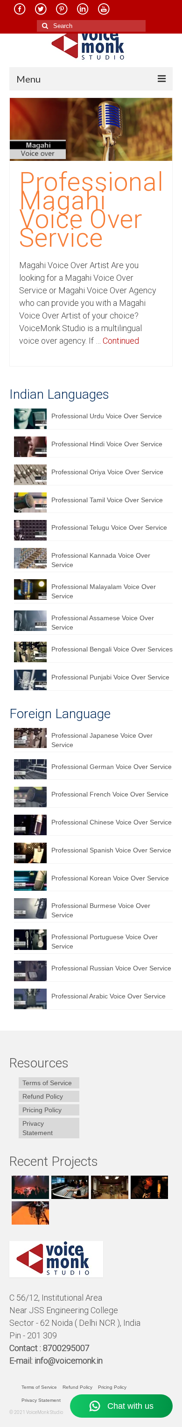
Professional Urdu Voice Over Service (106, 416)
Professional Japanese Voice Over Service (102, 740)
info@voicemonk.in (69, 1360)
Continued (121, 341)
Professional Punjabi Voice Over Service (110, 677)
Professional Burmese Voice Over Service (100, 910)
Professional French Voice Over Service (109, 794)
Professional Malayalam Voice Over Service (103, 591)
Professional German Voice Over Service (111, 766)
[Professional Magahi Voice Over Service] (91, 128)
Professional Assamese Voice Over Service (102, 622)
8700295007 (67, 1348)
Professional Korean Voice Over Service (110, 878)
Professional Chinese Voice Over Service (111, 822)
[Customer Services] (29, 1187)
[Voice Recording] (108, 1187)
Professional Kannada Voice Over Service (100, 560)
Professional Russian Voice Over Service (111, 968)
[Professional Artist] (69, 1187)
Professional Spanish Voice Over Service (111, 850)
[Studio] (148, 1187)
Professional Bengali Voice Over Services (112, 649)
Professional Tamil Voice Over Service (107, 500)
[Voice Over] (29, 1213)
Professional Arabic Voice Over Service (108, 996)
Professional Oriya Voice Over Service (107, 472)
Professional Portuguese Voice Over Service (104, 941)
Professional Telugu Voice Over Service (109, 527)
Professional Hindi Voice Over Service (106, 444)
